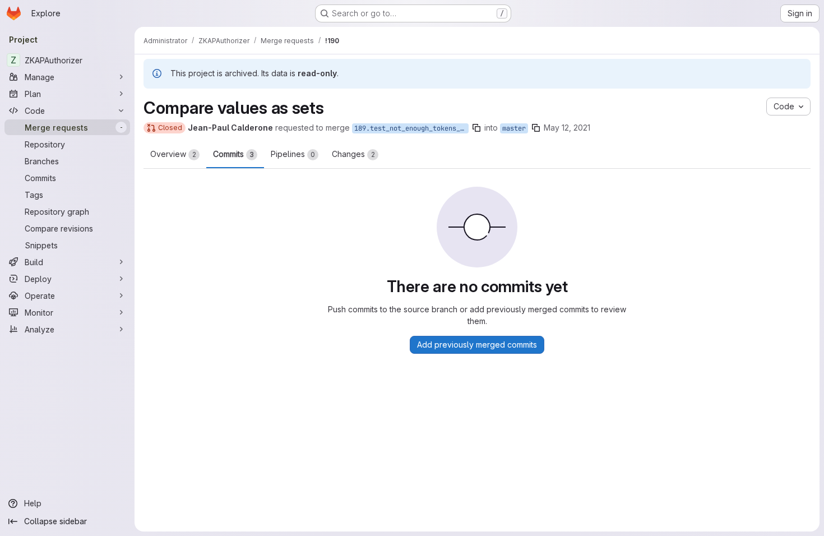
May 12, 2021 (567, 127)
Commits (233, 154)
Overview (173, 154)
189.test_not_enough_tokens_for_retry (411, 128)
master (514, 128)
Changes (353, 154)
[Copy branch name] (476, 128)
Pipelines (293, 154)
